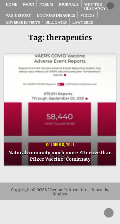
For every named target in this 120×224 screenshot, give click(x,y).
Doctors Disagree (56, 14)
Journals (69, 3)
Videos (87, 14)
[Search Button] (110, 6)
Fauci (28, 3)
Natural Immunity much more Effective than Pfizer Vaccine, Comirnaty (60, 156)
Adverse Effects (22, 21)
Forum (46, 3)
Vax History (18, 14)
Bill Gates (56, 21)
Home (11, 3)
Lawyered (82, 21)
